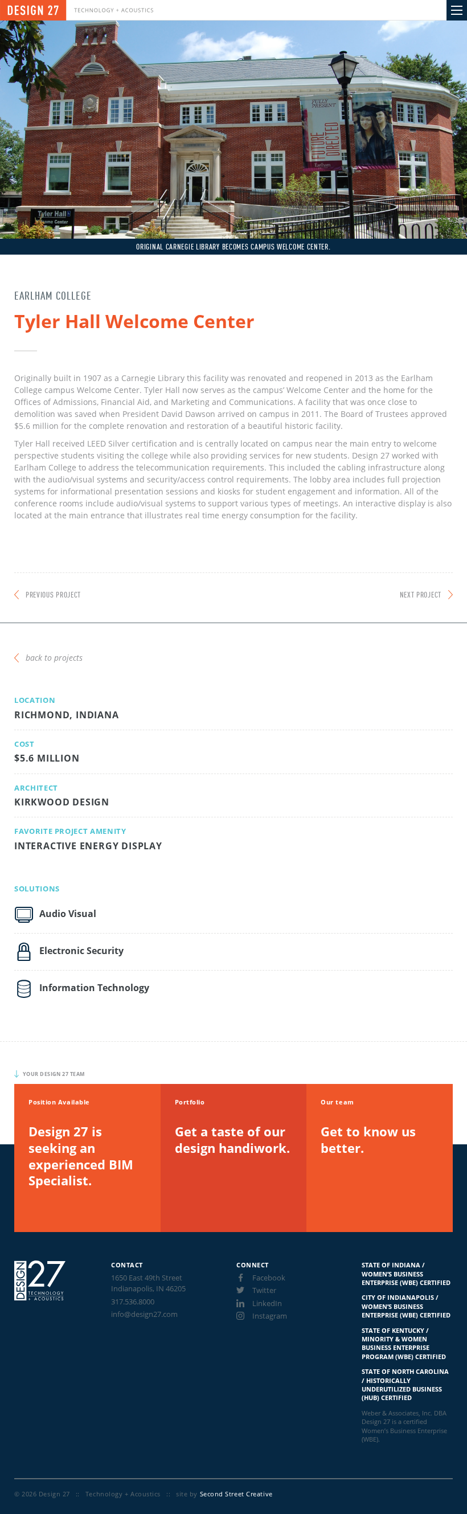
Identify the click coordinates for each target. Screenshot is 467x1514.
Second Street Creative (236, 1494)
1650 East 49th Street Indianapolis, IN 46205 (148, 1283)
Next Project (420, 595)
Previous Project (53, 595)
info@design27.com (144, 1314)
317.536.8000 (132, 1301)
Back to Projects (54, 657)
